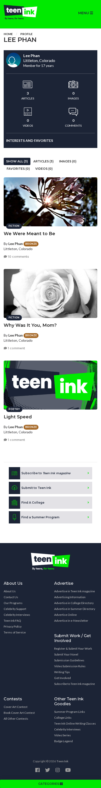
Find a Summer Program (40, 517)
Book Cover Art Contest (19, 713)
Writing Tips (62, 672)
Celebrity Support (15, 609)
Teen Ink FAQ (12, 620)
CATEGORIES (49, 784)
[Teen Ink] (25, 12)
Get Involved (62, 678)
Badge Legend (63, 741)
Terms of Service (15, 632)
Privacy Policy (13, 626)
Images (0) (67, 161)
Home (8, 34)
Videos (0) (44, 168)
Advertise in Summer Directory (74, 609)
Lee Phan (15, 244)
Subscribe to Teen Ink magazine (74, 684)
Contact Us (11, 597)
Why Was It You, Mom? (30, 325)
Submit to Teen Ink (36, 488)
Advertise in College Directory (74, 603)
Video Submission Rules (70, 666)
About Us (10, 591)
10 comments (18, 256)
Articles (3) (43, 161)
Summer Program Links (69, 712)
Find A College (32, 502)
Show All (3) (17, 161)
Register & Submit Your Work (73, 648)
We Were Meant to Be (29, 233)
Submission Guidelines (69, 660)
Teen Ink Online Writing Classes (75, 723)
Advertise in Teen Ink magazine (74, 591)
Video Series (62, 735)
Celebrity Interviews (17, 615)
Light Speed (18, 417)
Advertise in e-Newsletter (71, 620)
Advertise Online (65, 615)
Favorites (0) (18, 168)
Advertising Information (70, 597)
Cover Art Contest (15, 707)
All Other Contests (16, 718)
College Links (63, 717)
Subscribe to (45, 473)
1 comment (16, 348)
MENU (84, 13)
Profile (26, 34)
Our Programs (13, 603)
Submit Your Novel (66, 654)
